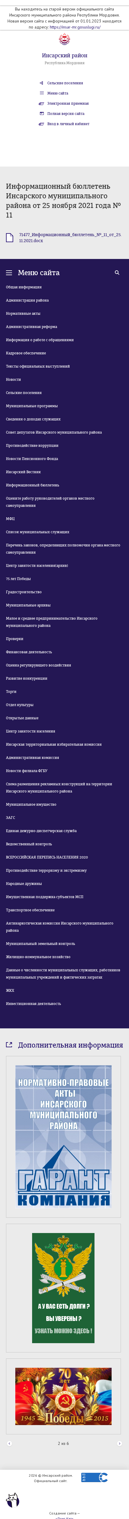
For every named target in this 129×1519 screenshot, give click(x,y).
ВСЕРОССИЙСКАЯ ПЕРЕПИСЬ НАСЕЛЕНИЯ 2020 (47, 857)
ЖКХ (10, 990)
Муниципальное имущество (31, 804)
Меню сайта (57, 93)
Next (119, 1443)
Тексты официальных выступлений (38, 366)
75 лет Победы (18, 579)
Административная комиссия (32, 758)
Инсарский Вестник (23, 472)
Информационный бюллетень (32, 485)
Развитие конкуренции (26, 678)
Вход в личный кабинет (68, 124)
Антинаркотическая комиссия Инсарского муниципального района (59, 927)
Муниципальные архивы (28, 605)
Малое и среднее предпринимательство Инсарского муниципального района (52, 622)
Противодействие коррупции (32, 446)
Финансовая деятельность (29, 652)
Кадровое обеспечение (26, 353)
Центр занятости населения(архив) (37, 566)
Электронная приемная (68, 103)
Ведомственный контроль (29, 844)
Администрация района (27, 300)
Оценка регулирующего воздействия (38, 665)
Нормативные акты (23, 313)
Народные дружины (24, 884)
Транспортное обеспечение (30, 910)
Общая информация (24, 287)
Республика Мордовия (65, 63)
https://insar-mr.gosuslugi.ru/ (75, 27)
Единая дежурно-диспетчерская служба (41, 831)
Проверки (14, 639)
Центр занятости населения (30, 731)
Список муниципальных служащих (37, 532)
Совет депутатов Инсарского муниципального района (54, 432)
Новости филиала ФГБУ (26, 771)
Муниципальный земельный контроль (40, 944)
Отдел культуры (20, 705)
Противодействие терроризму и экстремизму (46, 870)
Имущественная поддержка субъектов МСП (44, 897)
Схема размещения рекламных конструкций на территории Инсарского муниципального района (59, 787)
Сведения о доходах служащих (33, 419)
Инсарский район (64, 55)
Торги (11, 692)
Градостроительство (24, 592)
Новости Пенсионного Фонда (32, 459)
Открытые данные (22, 718)
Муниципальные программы (32, 406)
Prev (9, 1443)
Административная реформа (31, 327)
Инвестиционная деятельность (33, 1004)
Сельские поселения (65, 83)
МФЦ (10, 519)
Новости (13, 379)
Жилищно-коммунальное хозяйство (38, 957)
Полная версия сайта (65, 114)
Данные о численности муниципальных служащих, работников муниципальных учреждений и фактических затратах (63, 973)
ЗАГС (10, 818)
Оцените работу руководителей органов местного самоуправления (50, 502)
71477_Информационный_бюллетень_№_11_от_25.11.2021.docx (70, 237)
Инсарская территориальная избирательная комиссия (54, 744)
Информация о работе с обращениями (40, 340)
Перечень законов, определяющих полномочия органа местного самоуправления (63, 549)
